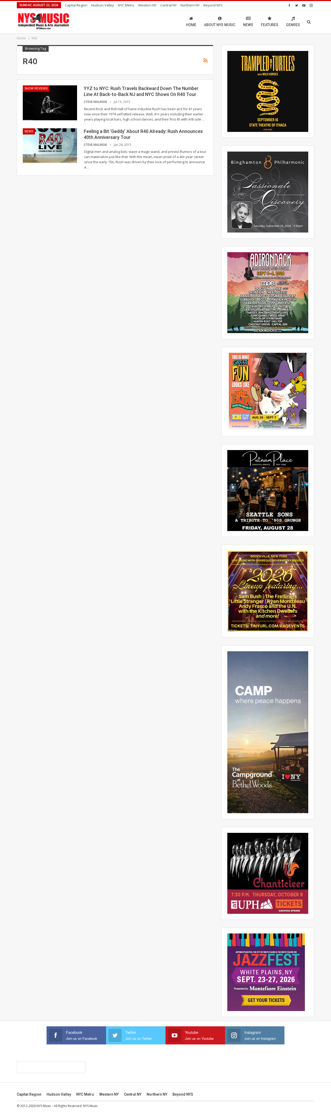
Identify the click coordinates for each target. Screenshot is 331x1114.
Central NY (168, 5)
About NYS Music (219, 25)
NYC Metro (126, 5)
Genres (293, 25)
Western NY (147, 5)
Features (269, 25)
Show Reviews (36, 88)
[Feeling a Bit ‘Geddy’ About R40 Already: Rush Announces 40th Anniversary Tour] (50, 145)
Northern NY (190, 5)
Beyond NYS (213, 5)
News (248, 25)
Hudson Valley (102, 5)
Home (191, 25)
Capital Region (76, 5)
